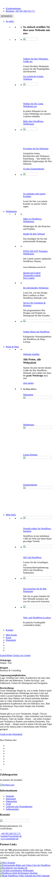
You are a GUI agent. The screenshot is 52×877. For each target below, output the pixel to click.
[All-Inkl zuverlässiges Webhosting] (17, 870)
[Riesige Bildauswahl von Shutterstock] (25, 865)
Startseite (10, 796)
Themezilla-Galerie (32, 275)
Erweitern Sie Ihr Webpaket (35, 148)
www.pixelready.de (9, 838)
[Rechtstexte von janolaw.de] (13, 868)
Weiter (10, 655)
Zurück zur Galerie (21, 655)
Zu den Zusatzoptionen (33, 169)
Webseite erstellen (31, 354)
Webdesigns (11, 211)
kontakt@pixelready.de (11, 836)
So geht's (10, 21)
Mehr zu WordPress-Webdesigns (32, 220)
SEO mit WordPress (32, 557)
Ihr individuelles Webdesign (36, 288)
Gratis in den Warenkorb (11, 734)
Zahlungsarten (12, 809)
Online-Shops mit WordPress (36, 331)
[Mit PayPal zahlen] (7, 785)
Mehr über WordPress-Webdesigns (33, 122)
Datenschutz (11, 801)
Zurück (3, 655)
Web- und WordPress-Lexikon (37, 617)
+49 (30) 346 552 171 (11, 833)
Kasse (8, 637)
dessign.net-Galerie (32, 273)
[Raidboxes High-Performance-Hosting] (18, 873)
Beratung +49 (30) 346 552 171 (20, 11)
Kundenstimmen (13, 8)
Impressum (11, 798)
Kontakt (9, 630)
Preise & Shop (12, 346)
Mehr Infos (11, 514)
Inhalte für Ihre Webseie (34, 234)
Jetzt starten (28, 383)
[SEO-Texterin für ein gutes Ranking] (7, 862)
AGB (8, 804)
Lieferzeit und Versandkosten (19, 806)
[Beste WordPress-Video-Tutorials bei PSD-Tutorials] (25, 875)
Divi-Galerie (29, 278)
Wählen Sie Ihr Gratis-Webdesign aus (33, 105)
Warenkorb (11, 640)
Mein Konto (11, 635)
